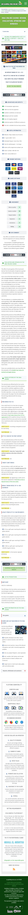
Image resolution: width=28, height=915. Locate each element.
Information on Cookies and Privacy (13, 884)
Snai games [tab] (6, 615)
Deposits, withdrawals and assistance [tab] (12, 670)
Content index (6, 31)
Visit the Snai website (14, 86)
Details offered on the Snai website (15, 568)
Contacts (9, 882)
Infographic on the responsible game (14, 860)
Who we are (13, 882)
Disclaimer (19, 882)
